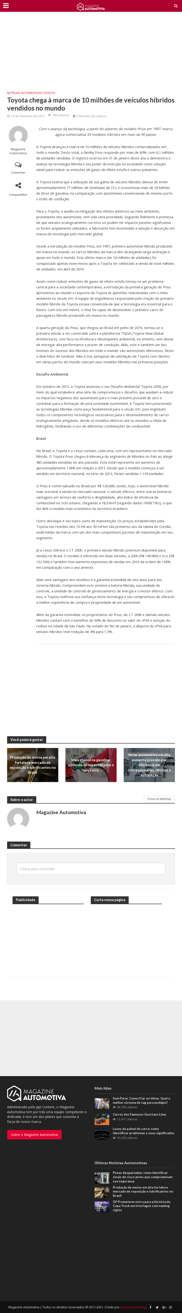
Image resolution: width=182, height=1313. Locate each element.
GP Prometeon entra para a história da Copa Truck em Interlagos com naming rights (141, 1206)
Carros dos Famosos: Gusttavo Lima (139, 1114)
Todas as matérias (159, 799)
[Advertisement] (91, 54)
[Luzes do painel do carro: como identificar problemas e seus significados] (102, 1133)
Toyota (49, 93)
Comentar (18, 172)
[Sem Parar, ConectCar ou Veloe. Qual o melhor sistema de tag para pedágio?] (102, 1103)
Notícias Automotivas (24, 93)
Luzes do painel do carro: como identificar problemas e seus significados (143, 1131)
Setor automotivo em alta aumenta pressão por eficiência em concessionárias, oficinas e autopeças (149, 765)
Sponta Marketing (133, 1307)
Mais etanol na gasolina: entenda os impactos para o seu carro (91, 765)
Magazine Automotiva (18, 151)
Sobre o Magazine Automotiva (34, 1134)
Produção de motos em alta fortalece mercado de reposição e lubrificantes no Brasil (33, 764)
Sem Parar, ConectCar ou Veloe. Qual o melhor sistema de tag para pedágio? (141, 1100)
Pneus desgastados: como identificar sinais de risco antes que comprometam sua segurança (142, 1177)
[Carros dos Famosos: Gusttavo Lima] (102, 1119)
